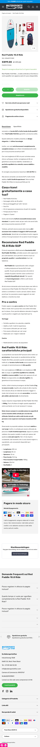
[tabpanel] (20, 313)
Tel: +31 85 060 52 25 (9, 665)
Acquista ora (20, 95)
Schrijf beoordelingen (20, 554)
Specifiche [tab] (17, 126)
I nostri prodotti (9, 685)
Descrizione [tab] (6, 126)
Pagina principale (6, 13)
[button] (37, 7)
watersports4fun (10, 742)
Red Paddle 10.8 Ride (18, 13)
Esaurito (27, 89)
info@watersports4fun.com (11, 669)
